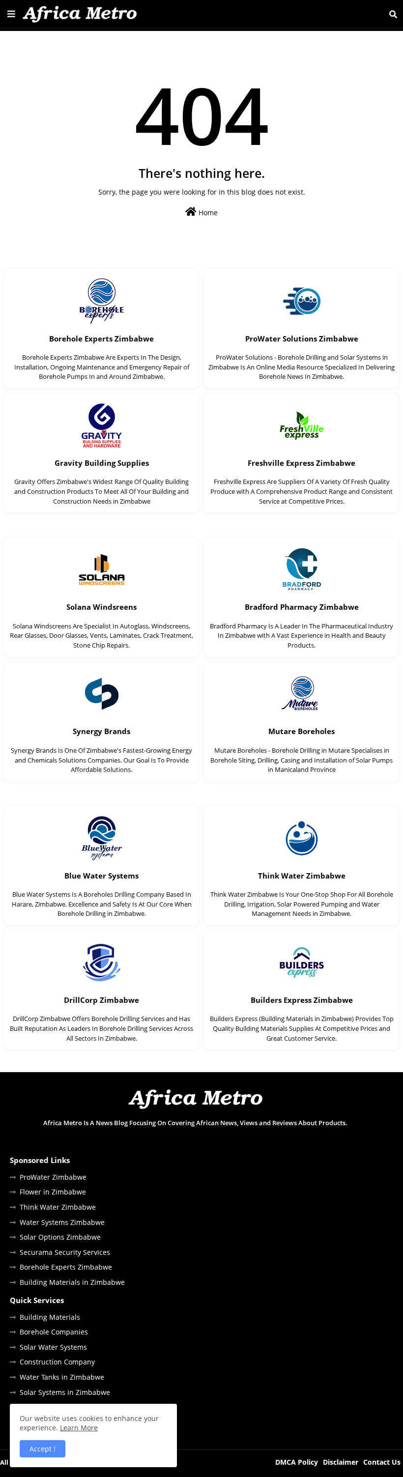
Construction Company (57, 1361)
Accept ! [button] (42, 1448)
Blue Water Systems (101, 875)
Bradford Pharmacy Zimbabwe (302, 606)
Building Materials (50, 1317)
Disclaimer (340, 1462)
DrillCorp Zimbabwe (101, 999)
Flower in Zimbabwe (53, 1191)
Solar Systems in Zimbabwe (65, 1392)
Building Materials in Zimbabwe (72, 1282)
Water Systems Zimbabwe (62, 1222)
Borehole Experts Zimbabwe (101, 338)
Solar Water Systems (53, 1347)
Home (207, 212)
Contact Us (382, 1462)
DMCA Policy (296, 1462)
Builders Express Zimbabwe (302, 999)
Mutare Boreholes (301, 731)
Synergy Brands (101, 731)
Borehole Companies (54, 1331)
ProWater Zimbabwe (53, 1177)
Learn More (79, 1427)
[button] (393, 14)
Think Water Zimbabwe (301, 875)
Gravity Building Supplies (102, 462)
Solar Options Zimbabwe (60, 1237)
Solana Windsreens (101, 606)
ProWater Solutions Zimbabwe (301, 338)
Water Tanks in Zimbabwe (62, 1377)
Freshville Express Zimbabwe (301, 462)
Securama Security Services (65, 1252)
